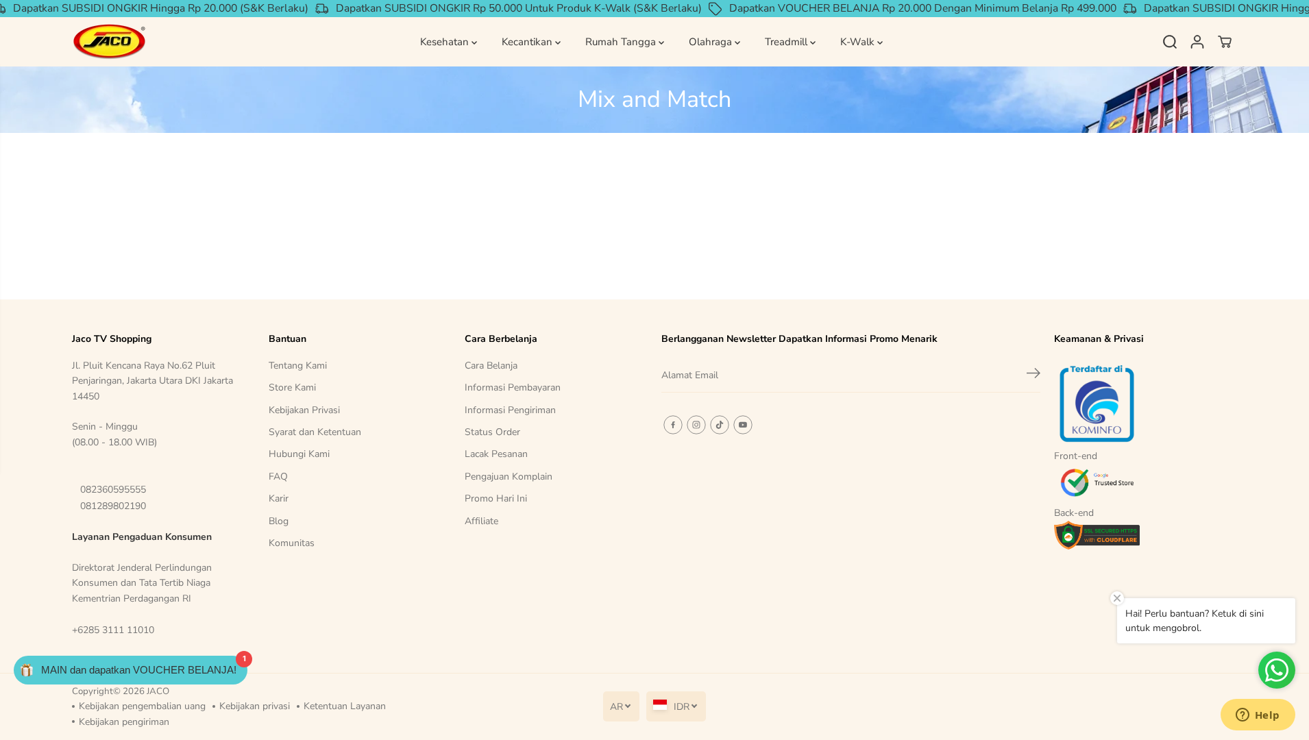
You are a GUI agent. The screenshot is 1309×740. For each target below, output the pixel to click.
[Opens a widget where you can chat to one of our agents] (1257, 716)
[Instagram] (696, 424)
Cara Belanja (491, 365)
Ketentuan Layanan (345, 706)
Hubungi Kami (299, 453)
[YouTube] (743, 424)
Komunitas (292, 543)
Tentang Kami (298, 365)
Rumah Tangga (622, 42)
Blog (279, 521)
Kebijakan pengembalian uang (142, 706)
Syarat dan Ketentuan (315, 432)
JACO (158, 691)
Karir (279, 498)
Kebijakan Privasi (304, 410)
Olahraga (712, 42)
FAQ (278, 476)
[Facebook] (673, 424)
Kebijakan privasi (254, 706)
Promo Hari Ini (496, 498)
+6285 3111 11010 (113, 630)
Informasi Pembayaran (513, 387)
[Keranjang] (1224, 41)
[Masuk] (1197, 41)
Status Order (492, 432)
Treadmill (787, 42)
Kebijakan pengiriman (124, 721)
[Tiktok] (719, 424)
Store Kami (292, 387)
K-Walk (858, 42)
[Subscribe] (1033, 375)
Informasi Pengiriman (510, 410)
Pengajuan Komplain (508, 476)
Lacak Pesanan (496, 453)
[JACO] (109, 42)
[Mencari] (1170, 41)
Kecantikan (528, 42)
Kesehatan (446, 42)
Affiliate (481, 521)
